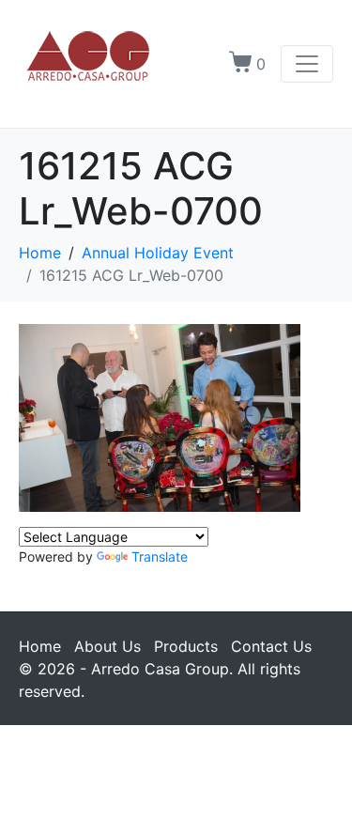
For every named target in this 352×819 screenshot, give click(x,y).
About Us (107, 646)
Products (186, 646)
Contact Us (271, 646)
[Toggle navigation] (307, 64)
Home (40, 646)
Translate (159, 556)
